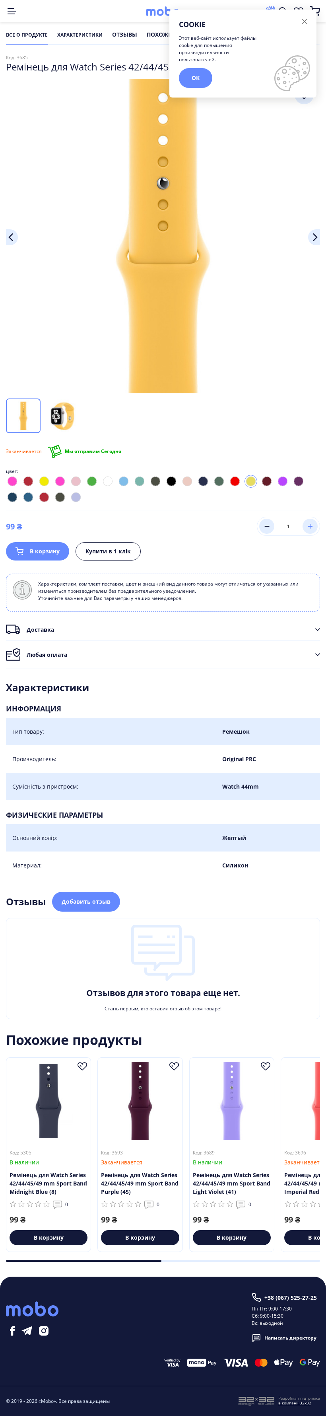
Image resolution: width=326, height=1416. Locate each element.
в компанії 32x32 (294, 1403)
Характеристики (80, 35)
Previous (12, 237)
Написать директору (290, 1337)
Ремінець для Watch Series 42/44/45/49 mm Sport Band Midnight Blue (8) (48, 1183)
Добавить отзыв (86, 901)
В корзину (45, 551)
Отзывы (124, 35)
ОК (196, 78)
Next (314, 237)
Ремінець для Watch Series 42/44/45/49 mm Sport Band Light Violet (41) (231, 1183)
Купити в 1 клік (108, 551)
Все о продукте (27, 35)
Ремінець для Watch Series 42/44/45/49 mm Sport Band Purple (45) (140, 1183)
